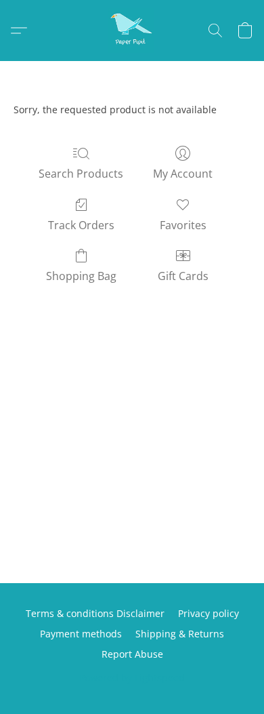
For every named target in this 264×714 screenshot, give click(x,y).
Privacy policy (208, 613)
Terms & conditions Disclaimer (95, 613)
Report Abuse (132, 654)
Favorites (183, 225)
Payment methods (81, 633)
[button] (132, 30)
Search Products (81, 173)
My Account (183, 173)
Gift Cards (183, 276)
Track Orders (81, 225)
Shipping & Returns (179, 633)
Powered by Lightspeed (132, 677)
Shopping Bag (81, 276)
